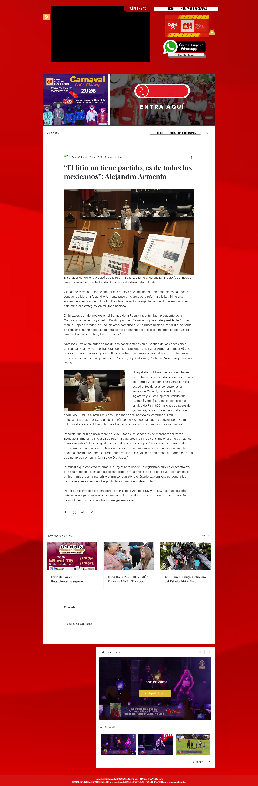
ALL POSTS (52, 133)
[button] (194, 8)
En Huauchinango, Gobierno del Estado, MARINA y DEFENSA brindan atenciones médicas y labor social (185, 579)
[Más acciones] (192, 157)
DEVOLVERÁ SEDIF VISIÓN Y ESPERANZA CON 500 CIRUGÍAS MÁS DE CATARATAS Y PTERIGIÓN (128, 579)
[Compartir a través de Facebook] (65, 512)
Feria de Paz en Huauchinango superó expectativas (67, 579)
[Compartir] (200, 652)
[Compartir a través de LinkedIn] (82, 512)
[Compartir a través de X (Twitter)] (74, 512)
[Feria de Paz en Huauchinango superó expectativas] (72, 556)
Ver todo (206, 535)
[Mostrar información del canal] (208, 652)
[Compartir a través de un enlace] (91, 512)
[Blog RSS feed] (46, 17)
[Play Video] (118, 744)
